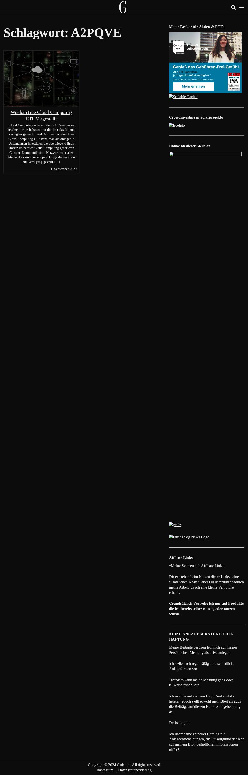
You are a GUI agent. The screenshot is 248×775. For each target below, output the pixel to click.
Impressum (105, 770)
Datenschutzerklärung (135, 770)
